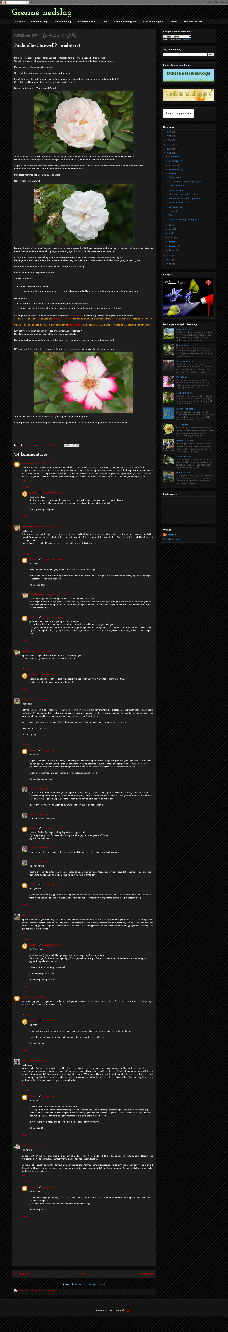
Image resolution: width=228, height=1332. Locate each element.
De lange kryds (176, 190)
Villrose (25, 1145)
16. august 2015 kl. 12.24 (52, 884)
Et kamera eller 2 (86, 21)
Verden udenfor (183, 472)
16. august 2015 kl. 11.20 (45, 788)
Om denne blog (39, 21)
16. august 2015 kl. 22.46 (52, 1096)
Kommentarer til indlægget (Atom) (89, 1284)
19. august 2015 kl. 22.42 (52, 1187)
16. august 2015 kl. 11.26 (38, 915)
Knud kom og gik (184, 393)
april (171, 237)
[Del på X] (71, 445)
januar (172, 250)
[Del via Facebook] (74, 445)
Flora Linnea (76, 315)
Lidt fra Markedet (184, 440)
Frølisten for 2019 (193, 21)
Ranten (25, 915)
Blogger (127, 1310)
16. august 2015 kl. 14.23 (52, 1020)
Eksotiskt (173, 215)
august (173, 173)
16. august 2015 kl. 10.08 (37, 699)
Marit (38, 318)
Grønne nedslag (42, 12)
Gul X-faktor (182, 424)
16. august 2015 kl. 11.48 (52, 945)
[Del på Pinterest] (77, 445)
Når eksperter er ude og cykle (183, 194)
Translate (186, 39)
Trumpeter (174, 211)
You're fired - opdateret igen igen (185, 181)
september (174, 169)
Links (104, 21)
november (174, 161)
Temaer (173, 21)
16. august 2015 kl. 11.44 (45, 847)
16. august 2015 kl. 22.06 (37, 1060)
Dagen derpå (175, 177)
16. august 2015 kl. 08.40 (41, 463)
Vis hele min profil (172, 539)
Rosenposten (74, 325)
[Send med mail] (65, 445)
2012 (169, 264)
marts (172, 241)
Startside (20, 21)
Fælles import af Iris (178, 185)
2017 (169, 144)
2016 (169, 149)
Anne (24, 1060)
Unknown (26, 463)
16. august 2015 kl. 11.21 (45, 814)
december (174, 156)
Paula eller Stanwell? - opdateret (185, 198)
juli (170, 225)
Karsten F (33, 492)
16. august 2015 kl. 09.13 (52, 559)
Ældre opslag (145, 1273)
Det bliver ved (175, 207)
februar (173, 246)
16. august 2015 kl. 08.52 (47, 526)
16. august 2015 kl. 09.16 (55, 594)
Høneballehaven (29, 526)
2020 (169, 131)
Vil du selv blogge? (152, 21)
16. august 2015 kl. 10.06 (47, 651)
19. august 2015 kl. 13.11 (39, 1145)
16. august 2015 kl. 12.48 (38, 997)
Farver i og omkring (185, 361)
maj (171, 233)
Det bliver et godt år (185, 408)
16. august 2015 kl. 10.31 (52, 674)
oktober (173, 165)
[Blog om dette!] (68, 445)
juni (171, 229)
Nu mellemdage (184, 456)
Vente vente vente (185, 329)
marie (24, 997)
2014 (169, 255)
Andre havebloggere (125, 21)
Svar (24, 481)
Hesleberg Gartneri (61, 318)
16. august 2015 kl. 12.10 (45, 861)
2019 (169, 136)
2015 (169, 153)
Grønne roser (182, 345)
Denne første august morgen (183, 219)
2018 (169, 140)
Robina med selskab (179, 202)
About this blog (62, 21)
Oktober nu (181, 377)
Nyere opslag (21, 1273)
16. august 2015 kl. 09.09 (52, 492)
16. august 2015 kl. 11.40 (52, 828)
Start (84, 1273)
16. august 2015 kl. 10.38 (52, 750)
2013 (169, 259)
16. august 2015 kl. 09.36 (52, 617)
